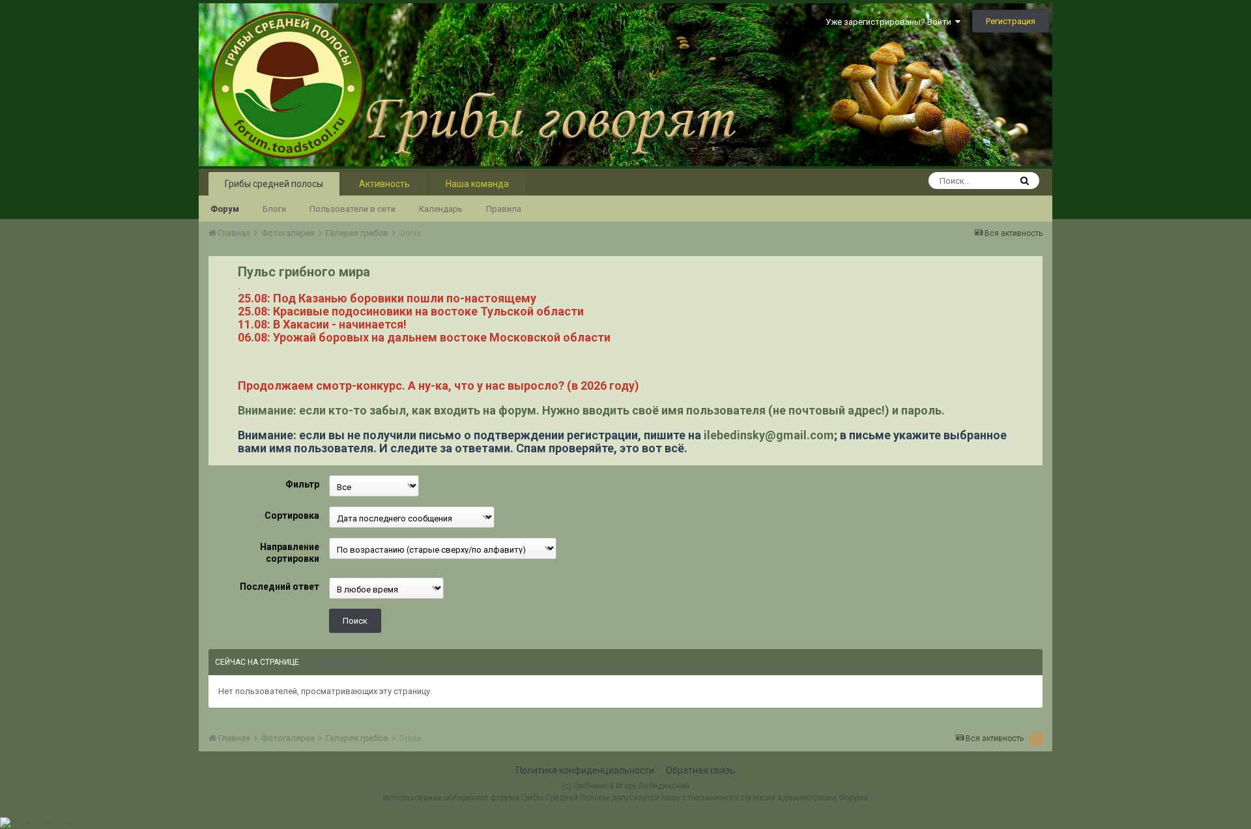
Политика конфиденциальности (585, 770)
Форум (224, 209)
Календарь (441, 209)
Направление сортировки (289, 553)
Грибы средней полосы (274, 184)
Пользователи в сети (352, 209)
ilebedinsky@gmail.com (769, 435)
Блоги (274, 209)
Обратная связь (700, 770)
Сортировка (292, 515)
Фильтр (302, 484)
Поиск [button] (355, 621)
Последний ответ (279, 586)
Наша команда (477, 184)
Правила (503, 209)
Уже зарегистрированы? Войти (890, 22)
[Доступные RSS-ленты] (1036, 739)
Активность (384, 184)
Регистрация (1010, 21)
